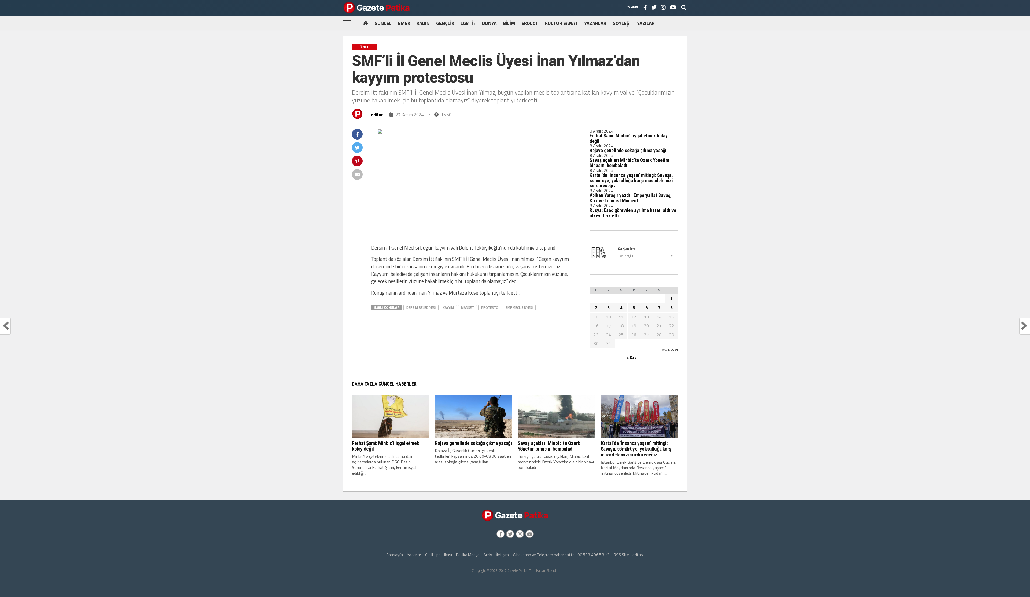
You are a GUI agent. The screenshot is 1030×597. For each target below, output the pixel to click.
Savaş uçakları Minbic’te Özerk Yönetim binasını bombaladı (629, 162)
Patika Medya (468, 555)
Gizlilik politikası (438, 555)
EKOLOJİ (530, 23)
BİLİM (509, 23)
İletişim (502, 555)
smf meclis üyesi (519, 307)
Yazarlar (414, 555)
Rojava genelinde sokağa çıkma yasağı (628, 150)
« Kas (632, 357)
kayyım (448, 307)
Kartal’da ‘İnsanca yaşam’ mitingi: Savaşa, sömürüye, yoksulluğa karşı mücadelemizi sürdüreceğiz (631, 180)
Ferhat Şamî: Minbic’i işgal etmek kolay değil (629, 138)
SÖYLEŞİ (622, 23)
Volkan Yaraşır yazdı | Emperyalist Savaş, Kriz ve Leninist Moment (631, 197)
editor (377, 114)
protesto (489, 307)
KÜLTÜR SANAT (561, 23)
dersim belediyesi (421, 307)
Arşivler (627, 248)
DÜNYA (489, 23)
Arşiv (488, 555)
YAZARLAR (595, 23)
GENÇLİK (445, 23)
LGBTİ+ (468, 23)
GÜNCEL (383, 23)
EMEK (404, 23)
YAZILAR (646, 23)
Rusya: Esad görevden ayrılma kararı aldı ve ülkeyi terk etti (633, 212)
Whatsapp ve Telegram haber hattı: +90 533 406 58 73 (561, 555)
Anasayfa (394, 555)
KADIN (423, 23)
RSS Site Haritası (629, 555)
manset (467, 307)
